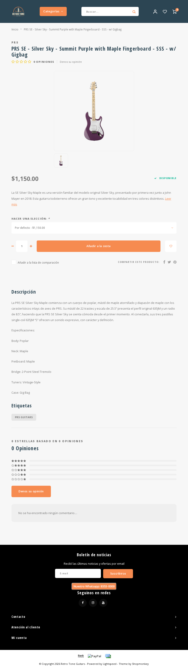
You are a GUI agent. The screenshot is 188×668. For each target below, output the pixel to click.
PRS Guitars (24, 417)
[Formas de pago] (80, 656)
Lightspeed (109, 663)
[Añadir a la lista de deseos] (171, 246)
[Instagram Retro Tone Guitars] (93, 603)
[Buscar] (134, 11)
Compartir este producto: (138, 262)
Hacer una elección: (30, 218)
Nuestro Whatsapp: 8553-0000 (94, 586)
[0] (174, 11)
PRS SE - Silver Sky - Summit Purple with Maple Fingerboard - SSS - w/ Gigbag (73, 29)
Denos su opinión (71, 61)
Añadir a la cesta (98, 246)
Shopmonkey (140, 663)
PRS (15, 42)
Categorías (51, 11)
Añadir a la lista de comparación (38, 262)
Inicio (14, 29)
